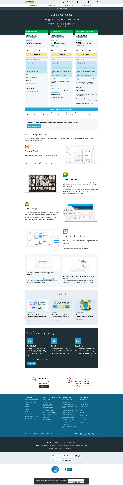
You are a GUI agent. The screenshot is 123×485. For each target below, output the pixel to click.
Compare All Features (34, 126)
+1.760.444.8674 (44, 445)
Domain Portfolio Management (68, 404)
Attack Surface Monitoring (49, 412)
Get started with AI (30, 66)
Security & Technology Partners (68, 421)
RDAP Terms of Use (84, 415)
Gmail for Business (47, 400)
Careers (47, 433)
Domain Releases (29, 413)
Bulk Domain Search (29, 409)
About (30, 433)
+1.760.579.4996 (70, 445)
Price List (82, 407)
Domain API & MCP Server (30, 418)
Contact (42, 433)
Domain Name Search (29, 407)
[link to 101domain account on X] (85, 434)
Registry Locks (46, 417)
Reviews (36, 433)
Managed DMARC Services (49, 410)
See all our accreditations (79, 389)
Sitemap (57, 433)
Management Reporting (66, 415)
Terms (36, 31)
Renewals (27, 406)
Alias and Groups (42, 85)
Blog (52, 433)
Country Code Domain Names (31, 399)
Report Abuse (83, 417)
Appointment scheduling (30, 88)
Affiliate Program (84, 406)
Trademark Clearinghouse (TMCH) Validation (69, 407)
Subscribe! (43, 386)
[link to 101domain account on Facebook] (81, 434)
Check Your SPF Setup (48, 415)
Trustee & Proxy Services (66, 402)
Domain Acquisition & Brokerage (32, 416)
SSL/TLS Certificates (47, 419)
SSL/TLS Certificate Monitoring (50, 414)
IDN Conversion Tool (84, 402)
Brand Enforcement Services (67, 414)
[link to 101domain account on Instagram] (89, 434)
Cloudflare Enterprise (48, 407)
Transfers (27, 404)
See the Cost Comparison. (86, 282)
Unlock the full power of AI (56, 66)
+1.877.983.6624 (59, 445)
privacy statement (48, 481)
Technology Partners (66, 424)
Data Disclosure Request (85, 422)
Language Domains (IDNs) (30, 402)
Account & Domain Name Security (68, 422)
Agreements (82, 412)
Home (26, 433)
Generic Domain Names (30, 400)
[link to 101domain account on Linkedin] (93, 434)
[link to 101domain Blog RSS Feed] (97, 434)
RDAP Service (83, 421)
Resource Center (83, 399)
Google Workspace (47, 399)
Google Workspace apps (30, 83)
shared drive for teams (93, 78)
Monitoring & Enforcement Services (69, 410)
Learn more (31, 363)
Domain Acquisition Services (67, 419)
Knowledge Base (83, 400)
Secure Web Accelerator (48, 404)
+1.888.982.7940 (83, 445)
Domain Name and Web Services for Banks (69, 427)
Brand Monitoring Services (67, 412)
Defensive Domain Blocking (67, 408)
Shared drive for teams (66, 78)
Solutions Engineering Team (49, 408)
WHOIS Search (83, 419)
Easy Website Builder (47, 402)
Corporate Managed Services (67, 417)
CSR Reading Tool (84, 404)
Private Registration (29, 414)
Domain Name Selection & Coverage (69, 400)
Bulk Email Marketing (55, 91)
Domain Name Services (66, 399)
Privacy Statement (84, 414)
